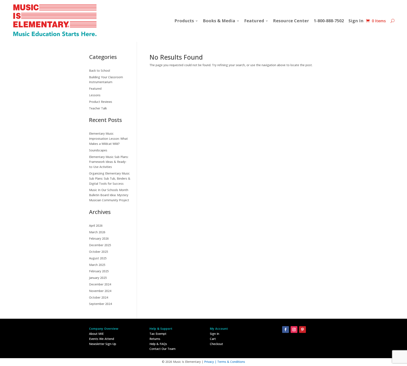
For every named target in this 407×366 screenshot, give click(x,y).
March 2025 (97, 265)
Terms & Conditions (231, 362)
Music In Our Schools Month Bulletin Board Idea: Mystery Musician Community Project (109, 195)
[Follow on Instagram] (294, 329)
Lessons (94, 95)
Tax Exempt (157, 334)
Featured (95, 89)
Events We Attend (101, 339)
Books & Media (219, 21)
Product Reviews (100, 102)
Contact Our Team (162, 349)
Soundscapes (98, 150)
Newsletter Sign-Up (102, 344)
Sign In (356, 21)
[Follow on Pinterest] (302, 329)
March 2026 (97, 232)
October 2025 (98, 252)
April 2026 (96, 226)
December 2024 (100, 284)
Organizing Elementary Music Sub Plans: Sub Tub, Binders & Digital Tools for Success (109, 178)
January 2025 (98, 278)
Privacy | (210, 362)
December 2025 (100, 245)
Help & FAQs (158, 344)
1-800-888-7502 (329, 21)
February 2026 (99, 238)
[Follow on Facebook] (285, 329)
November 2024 (100, 291)
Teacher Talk (98, 108)
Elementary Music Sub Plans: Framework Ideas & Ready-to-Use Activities (108, 162)
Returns (154, 339)
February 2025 (99, 271)
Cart (213, 339)
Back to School (99, 70)
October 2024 (98, 297)
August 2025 (98, 258)
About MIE (96, 334)
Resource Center (291, 21)
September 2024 (100, 304)
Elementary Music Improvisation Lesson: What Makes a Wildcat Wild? (108, 138)
